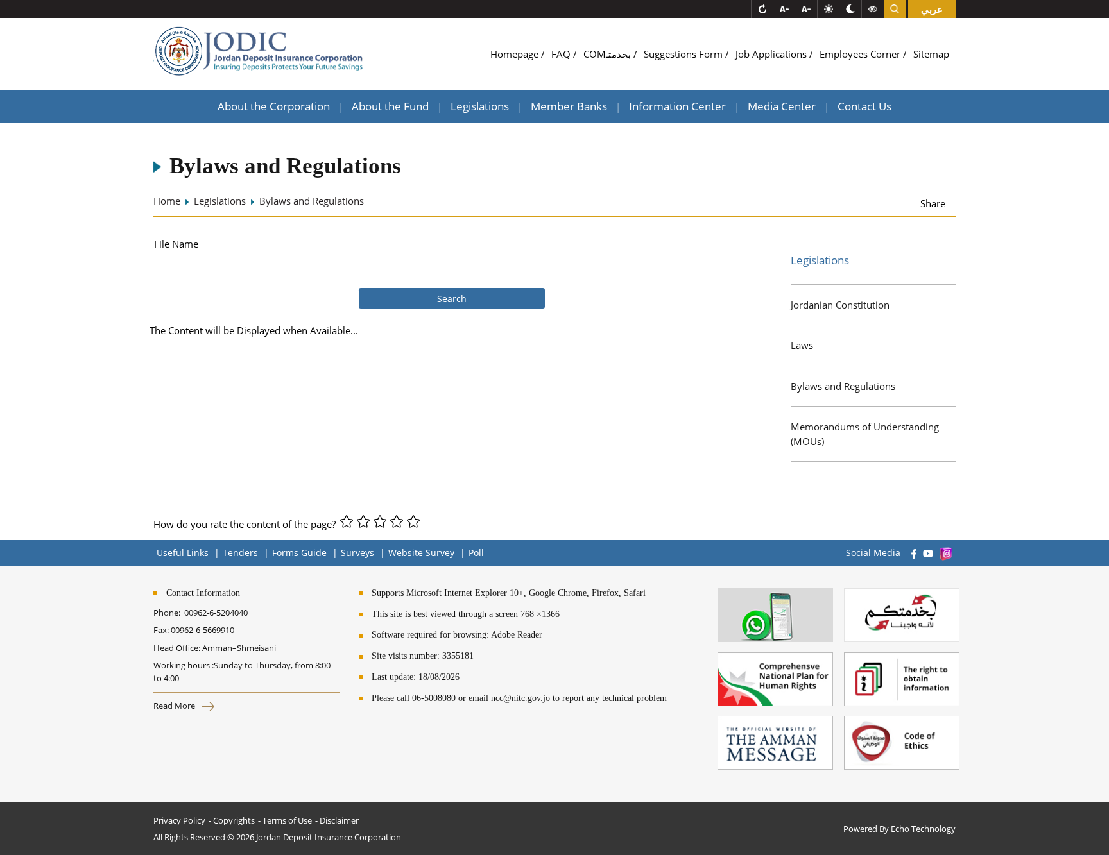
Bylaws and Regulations (843, 386)
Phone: (168, 612)
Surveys (357, 552)
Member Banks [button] (569, 106)
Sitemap (931, 53)
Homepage (515, 53)
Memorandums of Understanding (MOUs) (865, 434)
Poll (476, 552)
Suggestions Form (684, 53)
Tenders (240, 552)
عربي (932, 9)
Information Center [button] (677, 106)
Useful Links (183, 552)
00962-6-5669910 (202, 630)
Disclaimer (339, 820)
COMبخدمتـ (608, 53)
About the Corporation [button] (274, 106)
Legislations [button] (480, 106)
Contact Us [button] (864, 106)
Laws (802, 345)
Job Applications (772, 53)
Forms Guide (299, 552)
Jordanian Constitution (840, 304)
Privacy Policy (179, 820)
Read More (175, 705)
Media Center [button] (782, 106)
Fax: (161, 630)
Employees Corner (861, 53)
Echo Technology (923, 828)
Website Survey (421, 552)
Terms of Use (287, 820)
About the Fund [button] (390, 106)
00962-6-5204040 (216, 612)
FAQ (562, 53)
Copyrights (234, 820)
